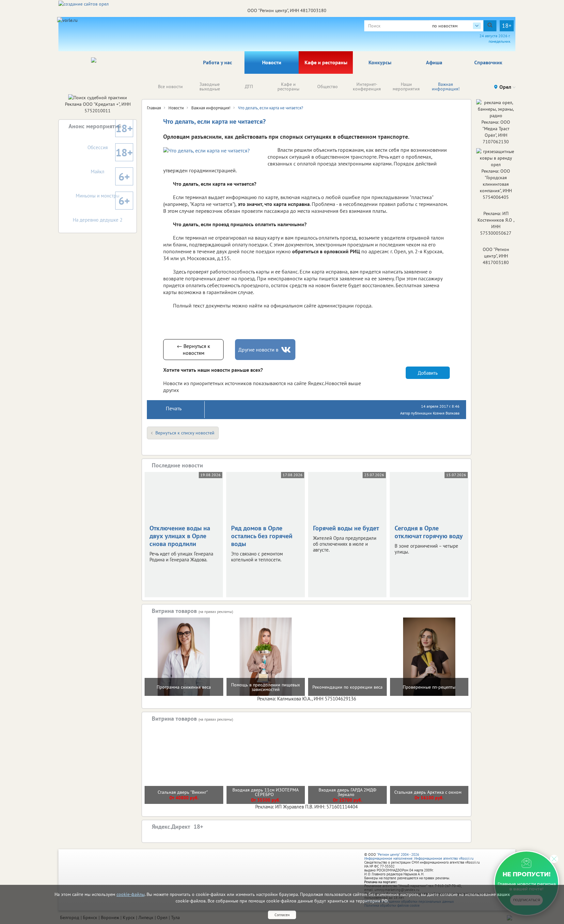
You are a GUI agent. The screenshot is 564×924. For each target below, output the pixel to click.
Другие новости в (258, 349)
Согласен (282, 914)
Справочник (488, 62)
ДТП (249, 86)
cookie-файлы (131, 894)
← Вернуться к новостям (193, 349)
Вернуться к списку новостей (184, 433)
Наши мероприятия (406, 86)
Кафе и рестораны (326, 62)
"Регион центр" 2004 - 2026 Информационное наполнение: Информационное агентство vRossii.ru (419, 856)
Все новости (170, 86)
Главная (154, 108)
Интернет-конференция (367, 86)
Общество (327, 86)
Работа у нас (217, 62)
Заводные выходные (209, 86)
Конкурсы (379, 62)
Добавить (428, 373)
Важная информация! (446, 86)
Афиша (434, 62)
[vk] (286, 349)
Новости (271, 62)
